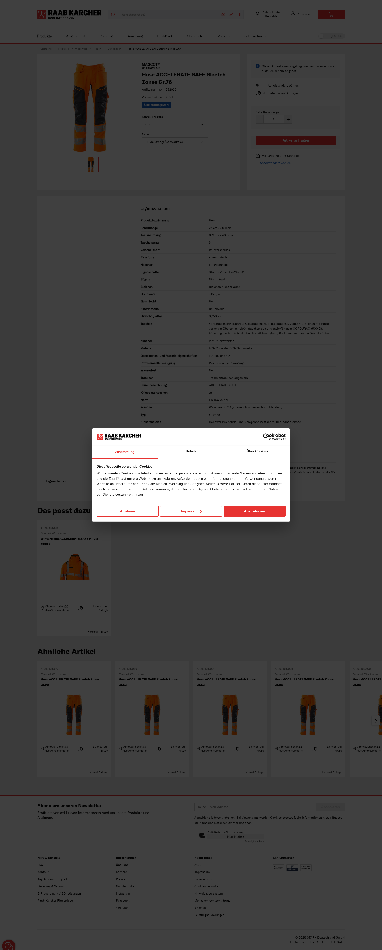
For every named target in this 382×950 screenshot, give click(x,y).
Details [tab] (191, 451)
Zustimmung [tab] (125, 452)
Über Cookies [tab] (257, 451)
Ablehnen (127, 511)
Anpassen (188, 511)
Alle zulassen (254, 511)
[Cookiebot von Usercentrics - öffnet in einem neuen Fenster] (266, 436)
